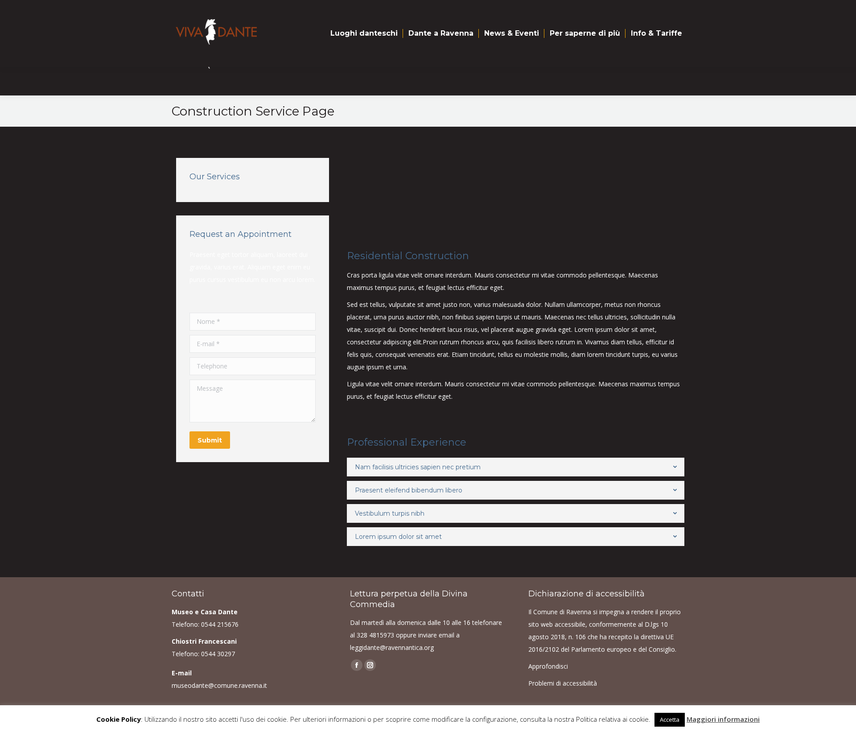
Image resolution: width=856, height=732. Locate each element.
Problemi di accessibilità (562, 683)
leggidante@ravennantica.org (392, 647)
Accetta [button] (669, 719)
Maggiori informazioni (723, 719)
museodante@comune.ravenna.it (219, 685)
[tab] (515, 467)
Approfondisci (548, 666)
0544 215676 (220, 624)
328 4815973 (375, 635)
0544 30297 (218, 653)
